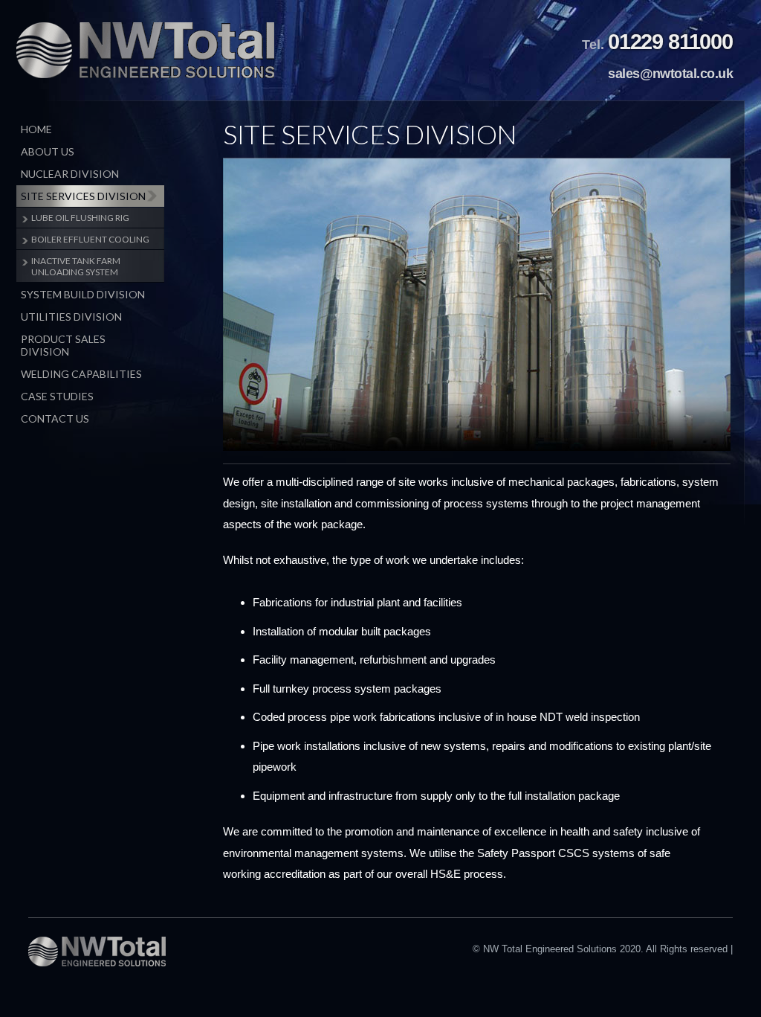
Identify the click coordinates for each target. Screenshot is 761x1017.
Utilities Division (71, 316)
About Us (47, 151)
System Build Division (83, 294)
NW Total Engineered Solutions (145, 50)
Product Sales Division (63, 345)
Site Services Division (83, 196)
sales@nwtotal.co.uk (670, 73)
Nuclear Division (70, 173)
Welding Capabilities (81, 374)
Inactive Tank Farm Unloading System (75, 266)
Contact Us (55, 418)
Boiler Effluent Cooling (90, 239)
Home (36, 129)
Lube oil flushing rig (80, 217)
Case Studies (57, 396)
